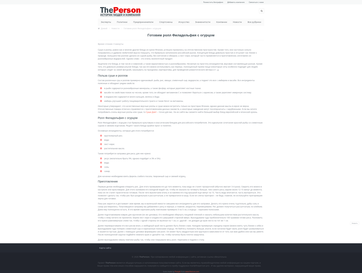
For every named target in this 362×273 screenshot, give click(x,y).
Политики (122, 22)
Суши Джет (151, 112)
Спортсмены (166, 22)
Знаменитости (202, 22)
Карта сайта (105, 248)
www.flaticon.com (192, 271)
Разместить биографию (213, 2)
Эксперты (106, 22)
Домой (104, 28)
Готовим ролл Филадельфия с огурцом (142, 28)
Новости (237, 22)
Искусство (183, 22)
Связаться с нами (256, 2)
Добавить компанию (236, 2)
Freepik (178, 271)
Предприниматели (143, 22)
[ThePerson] (120, 11)
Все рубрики (254, 22)
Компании (221, 22)
